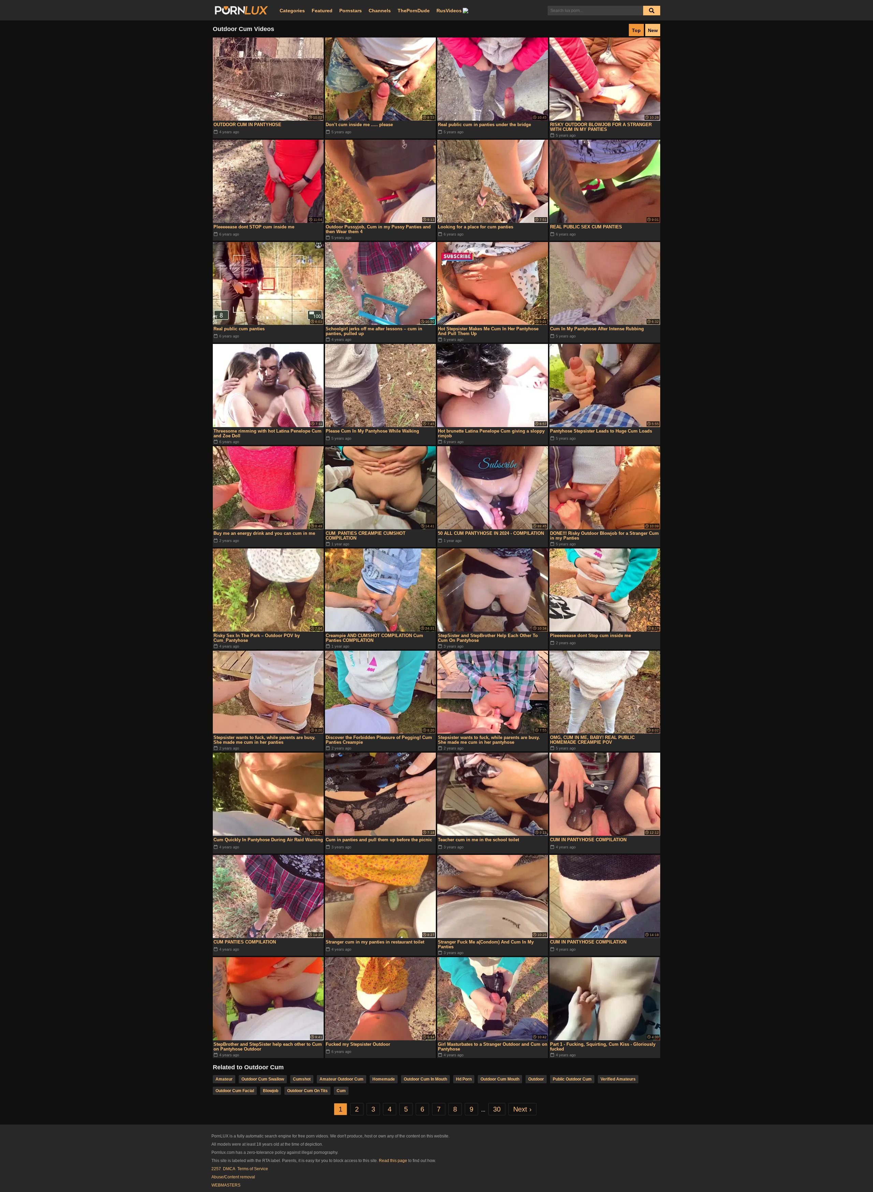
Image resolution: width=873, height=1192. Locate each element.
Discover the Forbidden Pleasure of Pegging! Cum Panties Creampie (379, 740)
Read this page (393, 1160)
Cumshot (302, 1079)
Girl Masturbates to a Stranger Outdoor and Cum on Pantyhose (492, 1047)
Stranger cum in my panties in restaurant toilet (375, 942)
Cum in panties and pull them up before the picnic (379, 839)
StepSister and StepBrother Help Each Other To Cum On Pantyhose (488, 638)
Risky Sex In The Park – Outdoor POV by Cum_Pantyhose (256, 638)
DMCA (229, 1168)
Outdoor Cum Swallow (262, 1079)
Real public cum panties (239, 328)
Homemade (383, 1079)
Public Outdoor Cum (572, 1079)
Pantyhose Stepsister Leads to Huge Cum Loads (601, 431)
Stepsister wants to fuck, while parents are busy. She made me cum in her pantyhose (489, 740)
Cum (341, 1090)
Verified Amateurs (618, 1079)
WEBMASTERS (225, 1185)
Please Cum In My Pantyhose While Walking (372, 431)
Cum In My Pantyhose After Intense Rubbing (597, 328)
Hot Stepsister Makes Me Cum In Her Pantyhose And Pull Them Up (488, 331)
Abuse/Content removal (233, 1177)
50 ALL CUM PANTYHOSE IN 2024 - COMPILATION (491, 533)
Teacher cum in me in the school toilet (478, 839)
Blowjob (270, 1090)
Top (636, 30)
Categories (292, 10)
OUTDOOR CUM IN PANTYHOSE (247, 124)
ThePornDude (414, 10)
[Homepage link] (241, 10)
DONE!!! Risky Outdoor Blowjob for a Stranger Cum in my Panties (604, 536)
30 (497, 1109)
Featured (322, 10)
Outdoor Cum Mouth (499, 1079)
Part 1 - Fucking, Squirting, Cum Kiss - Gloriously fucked (602, 1047)
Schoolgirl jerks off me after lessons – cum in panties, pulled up (374, 331)
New (653, 30)
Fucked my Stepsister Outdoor (358, 1044)
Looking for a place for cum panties (475, 226)
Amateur (224, 1079)
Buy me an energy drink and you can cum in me (264, 533)
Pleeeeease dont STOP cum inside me (253, 226)
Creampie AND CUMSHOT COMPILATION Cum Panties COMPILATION (374, 638)
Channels (380, 10)
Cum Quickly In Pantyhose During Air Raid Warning (268, 839)
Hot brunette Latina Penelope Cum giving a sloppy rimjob (491, 433)
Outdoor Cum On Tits (307, 1090)
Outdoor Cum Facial (235, 1090)
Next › (522, 1109)
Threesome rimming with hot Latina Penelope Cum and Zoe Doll (267, 433)
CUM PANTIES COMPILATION (244, 942)
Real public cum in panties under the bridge (484, 124)
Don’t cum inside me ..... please (359, 124)
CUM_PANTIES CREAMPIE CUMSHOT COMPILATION (365, 536)
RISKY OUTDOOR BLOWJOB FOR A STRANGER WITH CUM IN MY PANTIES (601, 127)
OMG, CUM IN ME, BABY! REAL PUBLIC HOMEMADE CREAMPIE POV (592, 740)
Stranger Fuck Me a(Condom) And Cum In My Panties (486, 944)
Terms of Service (252, 1168)
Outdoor (536, 1079)
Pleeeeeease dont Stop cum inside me (590, 635)
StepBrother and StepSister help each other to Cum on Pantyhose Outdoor (267, 1047)
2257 (216, 1168)
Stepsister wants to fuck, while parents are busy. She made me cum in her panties (264, 740)
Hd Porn (464, 1079)
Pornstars (350, 10)
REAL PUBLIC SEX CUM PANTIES (586, 226)
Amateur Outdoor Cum (342, 1079)
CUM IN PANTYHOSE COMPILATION (588, 839)
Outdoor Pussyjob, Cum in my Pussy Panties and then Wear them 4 (378, 229)
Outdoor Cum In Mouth (425, 1079)
